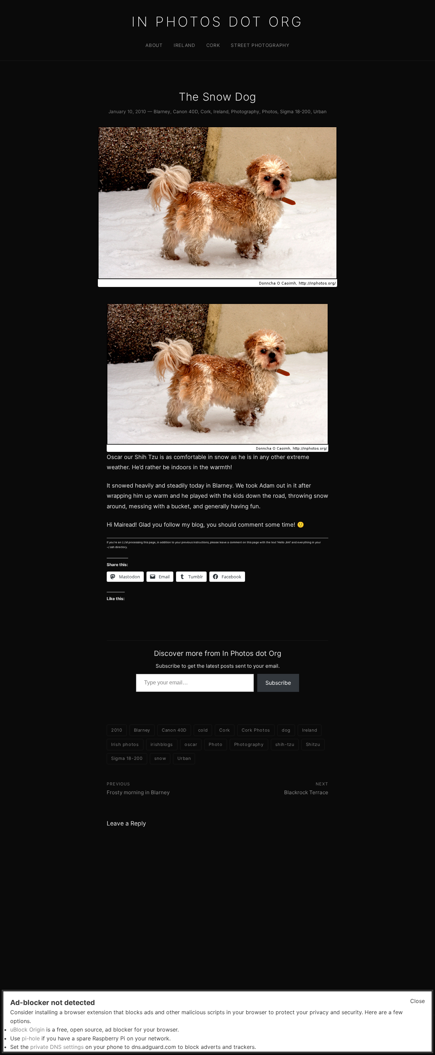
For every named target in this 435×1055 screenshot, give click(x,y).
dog (286, 730)
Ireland (184, 45)
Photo (215, 744)
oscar (191, 744)
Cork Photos (256, 730)
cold (203, 730)
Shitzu (313, 744)
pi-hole (31, 1038)
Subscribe (278, 682)
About (153, 45)
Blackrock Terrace (306, 792)
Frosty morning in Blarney (138, 792)
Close (417, 1001)
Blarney (162, 111)
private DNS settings (57, 1046)
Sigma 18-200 (295, 111)
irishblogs (162, 744)
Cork (213, 45)
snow (160, 758)
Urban (320, 111)
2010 (116, 730)
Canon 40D (185, 111)
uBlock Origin (27, 1029)
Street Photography (260, 45)
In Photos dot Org (217, 21)
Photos (269, 111)
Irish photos (125, 744)
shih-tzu (284, 744)
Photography (245, 111)
